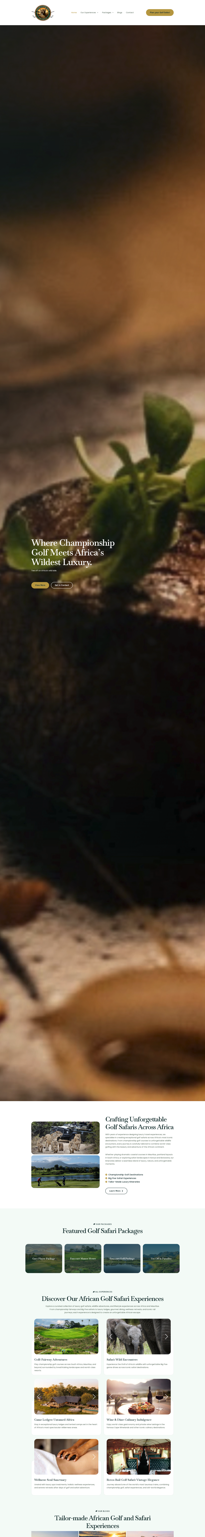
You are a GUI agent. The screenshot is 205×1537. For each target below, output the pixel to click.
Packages (106, 12)
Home (74, 12)
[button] (97, 12)
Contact (130, 12)
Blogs (119, 12)
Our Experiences (88, 12)
